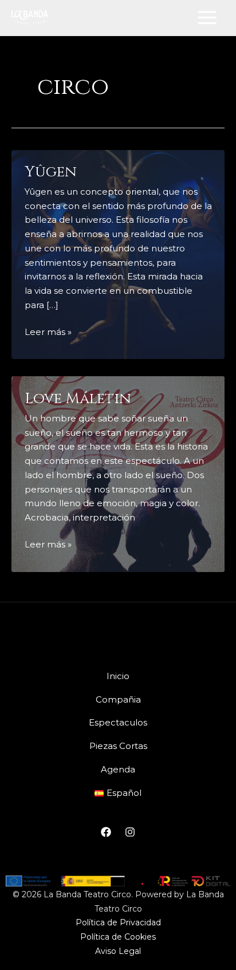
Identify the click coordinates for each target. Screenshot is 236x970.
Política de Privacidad (118, 922)
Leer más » (48, 331)
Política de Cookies (118, 937)
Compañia (118, 699)
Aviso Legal (118, 951)
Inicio (118, 676)
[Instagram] (130, 832)
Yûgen (51, 172)
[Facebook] (106, 832)
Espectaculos (118, 722)
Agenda (118, 769)
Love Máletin (78, 399)
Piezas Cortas (118, 745)
